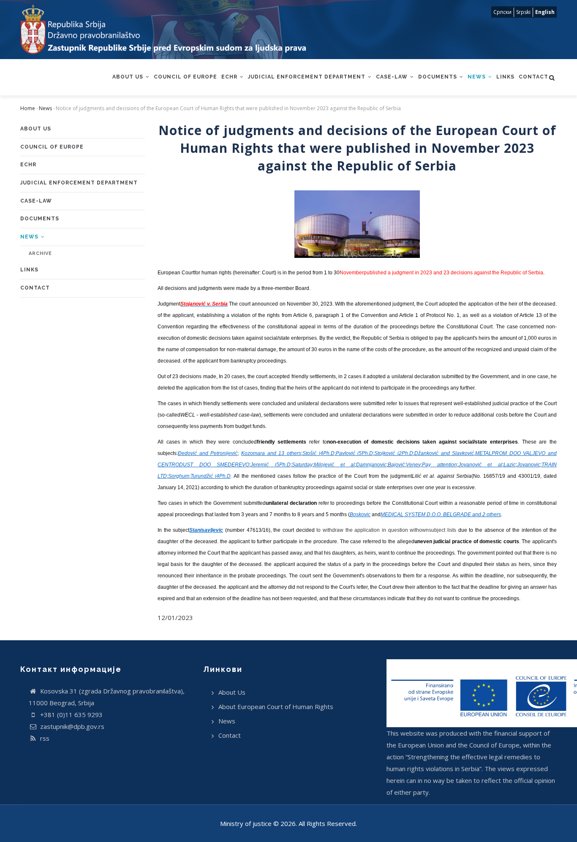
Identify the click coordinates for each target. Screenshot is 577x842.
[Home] (163, 29)
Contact (533, 77)
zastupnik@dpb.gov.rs (71, 726)
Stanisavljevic (206, 530)
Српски (502, 12)
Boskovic (360, 514)
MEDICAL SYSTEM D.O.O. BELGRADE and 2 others (441, 514)
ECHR (230, 77)
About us (128, 77)
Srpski (523, 12)
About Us (231, 692)
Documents (438, 77)
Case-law (392, 77)
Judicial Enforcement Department (307, 77)
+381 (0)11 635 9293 (70, 714)
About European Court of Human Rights (275, 706)
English (545, 12)
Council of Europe (185, 77)
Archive (40, 253)
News (477, 77)
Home (27, 108)
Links (505, 77)
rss (43, 738)
